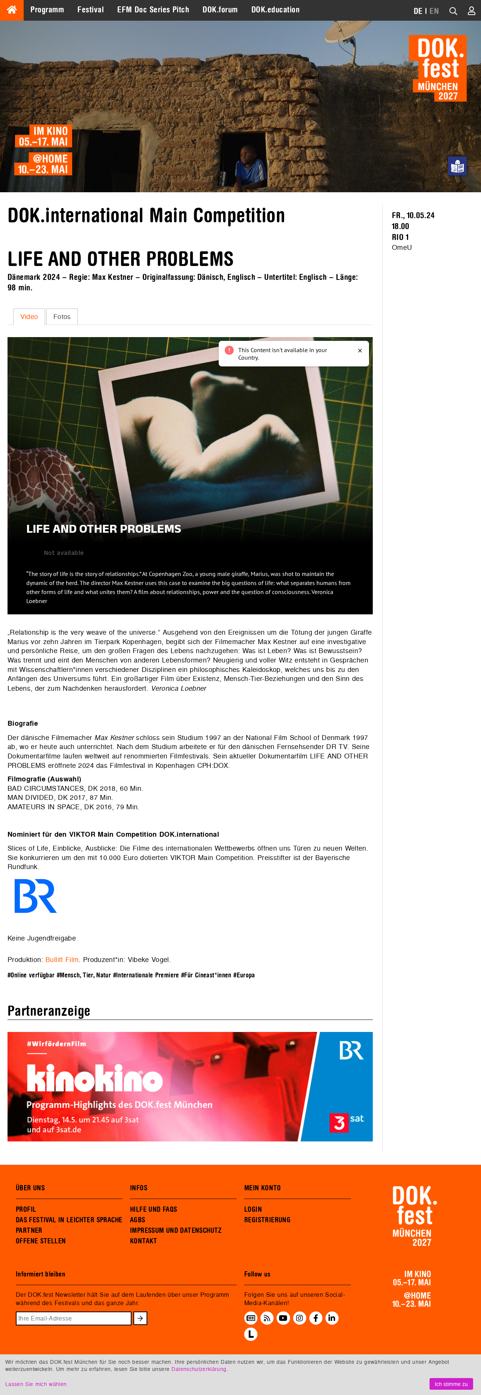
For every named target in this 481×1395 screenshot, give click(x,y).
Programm (47, 9)
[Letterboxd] (250, 1338)
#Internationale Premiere (146, 975)
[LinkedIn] (331, 1318)
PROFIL (26, 1209)
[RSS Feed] (267, 1318)
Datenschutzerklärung (198, 1368)
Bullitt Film (62, 959)
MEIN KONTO (262, 1188)
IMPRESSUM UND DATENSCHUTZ (176, 1230)
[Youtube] (283, 1318)
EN (434, 11)
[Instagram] (299, 1318)
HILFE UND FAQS (153, 1209)
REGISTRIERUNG (267, 1220)
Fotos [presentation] (62, 316)
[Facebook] (315, 1318)
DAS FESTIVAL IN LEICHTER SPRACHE (69, 1220)
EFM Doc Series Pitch (153, 9)
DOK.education (275, 9)
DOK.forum (220, 9)
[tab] (29, 316)
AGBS (137, 1220)
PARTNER (29, 1230)
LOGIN (253, 1209)
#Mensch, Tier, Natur (84, 975)
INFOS (138, 1188)
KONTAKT (143, 1241)
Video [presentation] (29, 316)
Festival (90, 9)
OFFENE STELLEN (41, 1241)
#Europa (244, 975)
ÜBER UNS (30, 1188)
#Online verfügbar (31, 975)
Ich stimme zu (451, 1383)
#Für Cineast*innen (206, 975)
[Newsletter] (251, 1318)
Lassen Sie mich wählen (36, 1383)
